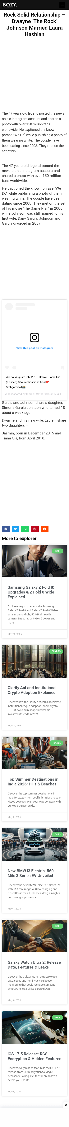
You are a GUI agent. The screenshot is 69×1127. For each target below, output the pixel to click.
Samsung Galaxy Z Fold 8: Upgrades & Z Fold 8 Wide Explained (31, 592)
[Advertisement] (34, 74)
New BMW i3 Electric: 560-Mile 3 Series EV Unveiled (31, 873)
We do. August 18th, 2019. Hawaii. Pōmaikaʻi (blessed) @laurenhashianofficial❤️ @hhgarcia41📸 (33, 381)
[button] (62, 5)
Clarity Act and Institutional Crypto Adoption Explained (32, 690)
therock (30, 393)
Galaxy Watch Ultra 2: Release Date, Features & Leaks (34, 964)
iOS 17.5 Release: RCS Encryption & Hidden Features (34, 1056)
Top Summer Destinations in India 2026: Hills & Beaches (33, 781)
